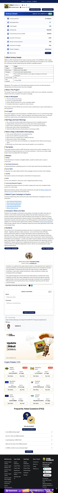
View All (48, 53)
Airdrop (29, 1)
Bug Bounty (17, 470)
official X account (9, 191)
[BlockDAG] (7, 382)
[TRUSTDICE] (29, 491)
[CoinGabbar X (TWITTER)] (29, 285)
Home (23, 1)
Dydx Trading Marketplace (14, 204)
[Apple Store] (47, 472)
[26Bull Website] (22, 5)
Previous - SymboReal (12, 248)
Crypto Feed (17, 468)
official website (45, 190)
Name (7, 294)
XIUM (11, 395)
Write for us (36, 468)
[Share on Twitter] (24, 5)
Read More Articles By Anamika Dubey (16, 285)
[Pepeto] (7, 368)
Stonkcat (37, 381)
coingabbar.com (33, 263)
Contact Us (35, 462)
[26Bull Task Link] (50, 22)
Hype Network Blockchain (14, 206)
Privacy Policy (26, 468)
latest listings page (45, 221)
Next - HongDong (47, 248)
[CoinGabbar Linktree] (47, 475)
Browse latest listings (12, 208)
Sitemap (25, 475)
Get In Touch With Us (29, 429)
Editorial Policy (26, 470)
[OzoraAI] (32, 396)
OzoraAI (37, 395)
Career (34, 466)
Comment (8, 300)
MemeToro (38, 367)
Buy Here (22, 376)
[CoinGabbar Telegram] (32, 285)
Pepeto (12, 367)
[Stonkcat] (32, 382)
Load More (29, 451)
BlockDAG (12, 381)
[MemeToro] (32, 368)
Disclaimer (25, 472)
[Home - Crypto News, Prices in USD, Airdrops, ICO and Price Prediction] (48, 459)
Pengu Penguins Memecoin (14, 203)
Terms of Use (26, 466)
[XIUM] (7, 396)
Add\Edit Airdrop (35, 9)
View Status (10, 376)
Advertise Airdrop (47, 9)
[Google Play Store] (47, 468)
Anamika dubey (15, 7)
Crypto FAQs (17, 466)
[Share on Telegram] (26, 5)
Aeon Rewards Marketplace (14, 201)
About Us (35, 464)
